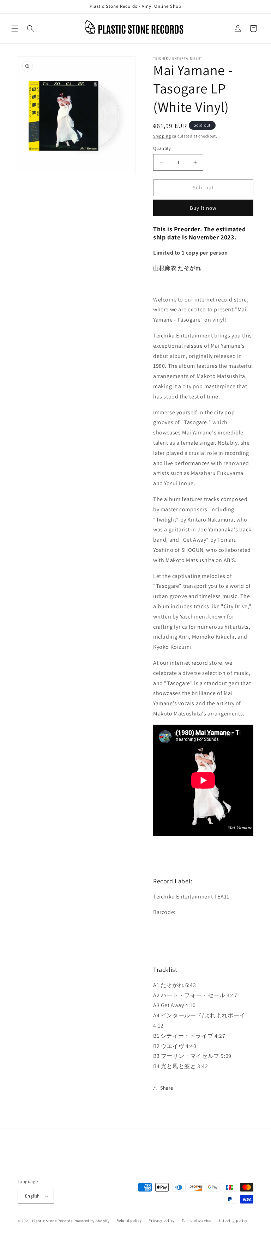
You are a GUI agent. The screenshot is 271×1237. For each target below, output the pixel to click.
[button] (15, 28)
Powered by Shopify (91, 1220)
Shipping (162, 136)
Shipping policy (233, 1220)
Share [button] (166, 1088)
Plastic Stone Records (52, 1220)
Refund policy (128, 1220)
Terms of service (196, 1220)
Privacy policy (162, 1220)
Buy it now (203, 208)
